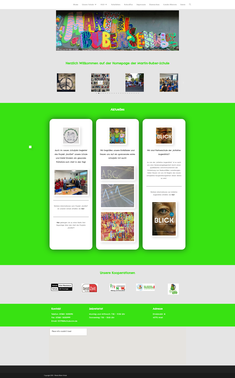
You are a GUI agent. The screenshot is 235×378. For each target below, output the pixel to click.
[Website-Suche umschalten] (190, 4)
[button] (51, 82)
